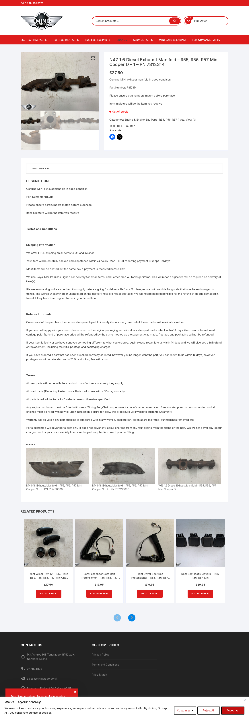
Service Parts (143, 39)
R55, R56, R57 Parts (66, 39)
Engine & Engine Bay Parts (141, 119)
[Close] (245, 700)
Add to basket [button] (48, 593)
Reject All (209, 710)
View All (191, 119)
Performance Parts (206, 39)
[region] (124, 707)
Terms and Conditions (105, 664)
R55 (119, 125)
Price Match (99, 674)
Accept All (233, 710)
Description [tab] (40, 168)
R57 (132, 125)
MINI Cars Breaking (172, 39)
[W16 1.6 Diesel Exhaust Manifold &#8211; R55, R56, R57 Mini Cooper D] (189, 466)
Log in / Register (33, 3)
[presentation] (117, 617)
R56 (126, 125)
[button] (93, 58)
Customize (183, 710)
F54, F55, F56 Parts (97, 39)
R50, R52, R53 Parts (34, 39)
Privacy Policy (100, 654)
